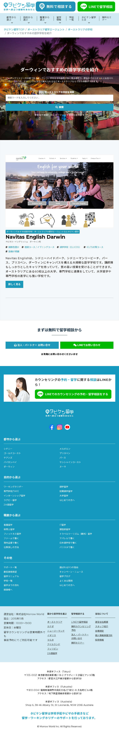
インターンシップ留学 (14, 495)
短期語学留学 (66, 491)
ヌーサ (63, 466)
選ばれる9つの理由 (69, 567)
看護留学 (8, 525)
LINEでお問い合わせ (88, 345)
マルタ (50, 640)
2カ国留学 (9, 504)
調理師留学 (65, 529)
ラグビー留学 (10, 500)
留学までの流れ (11, 585)
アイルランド (53, 644)
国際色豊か (13, 247)
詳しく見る (14, 284)
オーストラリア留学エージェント (46, 29)
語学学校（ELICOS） (70, 247)
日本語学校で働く (68, 542)
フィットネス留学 (12, 533)
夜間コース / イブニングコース (39, 247)
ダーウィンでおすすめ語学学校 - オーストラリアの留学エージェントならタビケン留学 (43, 231)
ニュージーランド (56, 631)
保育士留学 (9, 529)
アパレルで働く (67, 538)
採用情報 (99, 640)
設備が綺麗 (13, 251)
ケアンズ (8, 457)
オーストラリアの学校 (80, 29)
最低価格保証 (10, 571)
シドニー (8, 448)
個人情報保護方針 (103, 635)
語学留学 (64, 486)
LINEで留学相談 (79, 622)
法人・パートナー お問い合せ (33, 345)
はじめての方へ (67, 500)
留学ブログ (65, 576)
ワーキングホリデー (13, 486)
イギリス (51, 635)
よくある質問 (66, 580)
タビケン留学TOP (14, 29)
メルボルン (65, 448)
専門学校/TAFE (11, 491)
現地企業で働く (11, 542)
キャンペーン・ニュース (71, 571)
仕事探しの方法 (11, 547)
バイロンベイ (10, 462)
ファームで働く (11, 538)
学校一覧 (8, 580)
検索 (61, 107)
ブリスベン (65, 453)
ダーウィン (9, 466)
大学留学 (64, 495)
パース (63, 457)
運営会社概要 (101, 622)
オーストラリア (54, 622)
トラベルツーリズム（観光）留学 (76, 533)
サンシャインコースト (70, 462)
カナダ (50, 626)
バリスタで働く (67, 547)
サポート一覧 (10, 567)
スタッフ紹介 (101, 626)
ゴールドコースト (12, 453)
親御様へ (8, 589)
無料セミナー (77, 642)
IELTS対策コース (94, 247)
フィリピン (52, 648)
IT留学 (63, 525)
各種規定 (99, 631)
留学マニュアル (11, 576)
